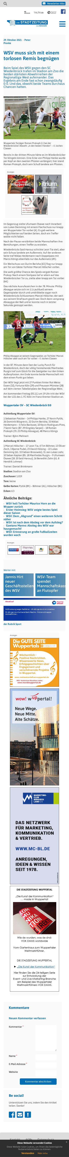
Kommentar (16, 1026)
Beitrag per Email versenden (20, 1114)
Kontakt (15, 1139)
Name (13, 1056)
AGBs (28, 1139)
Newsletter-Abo (56, 3)
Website (13, 1072)
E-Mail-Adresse (18, 1064)
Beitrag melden (28, 1114)
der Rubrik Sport (12, 624)
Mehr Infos (43, 1153)
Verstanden (27, 1153)
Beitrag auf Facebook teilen (12, 1114)
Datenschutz (46, 1139)
